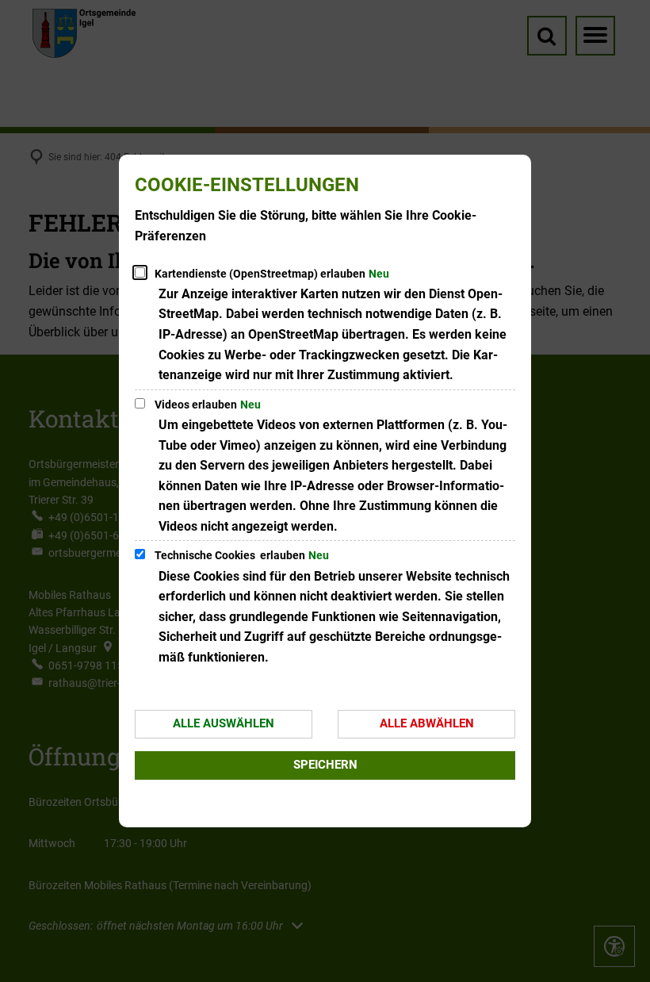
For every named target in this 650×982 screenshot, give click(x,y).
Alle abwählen (427, 723)
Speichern (325, 765)
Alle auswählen (223, 723)
